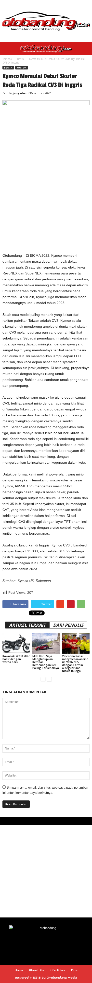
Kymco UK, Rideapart (34, 581)
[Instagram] (46, 942)
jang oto (19, 93)
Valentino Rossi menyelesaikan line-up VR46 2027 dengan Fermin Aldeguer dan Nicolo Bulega (75, 663)
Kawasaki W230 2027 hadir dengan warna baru (15, 659)
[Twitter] (57, 942)
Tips (74, 970)
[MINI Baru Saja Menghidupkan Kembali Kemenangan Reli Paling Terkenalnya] (46, 643)
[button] (84, 48)
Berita (20, 59)
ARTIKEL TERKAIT (27, 625)
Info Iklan (57, 970)
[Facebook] (35, 942)
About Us (36, 970)
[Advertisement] (46, 201)
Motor (21, 67)
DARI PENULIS (68, 625)
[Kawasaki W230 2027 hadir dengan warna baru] (16, 643)
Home (19, 970)
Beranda (7, 59)
